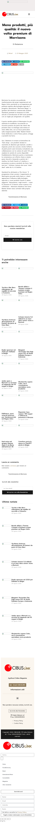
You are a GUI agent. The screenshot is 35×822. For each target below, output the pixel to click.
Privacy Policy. (22, 812)
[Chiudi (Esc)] (9, 819)
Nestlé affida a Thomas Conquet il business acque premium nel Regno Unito (25, 290)
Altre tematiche (7, 785)
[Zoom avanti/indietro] (1, 819)
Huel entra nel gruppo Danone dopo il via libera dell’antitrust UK (8, 444)
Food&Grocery (7, 767)
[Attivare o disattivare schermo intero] (4, 819)
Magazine (5, 781)
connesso (13, 466)
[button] (6, 61)
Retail (10, 53)
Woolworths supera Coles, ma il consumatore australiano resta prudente (25, 385)
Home (4, 764)
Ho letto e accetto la (14, 812)
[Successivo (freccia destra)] (4, 821)
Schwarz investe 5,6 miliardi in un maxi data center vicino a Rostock (25, 319)
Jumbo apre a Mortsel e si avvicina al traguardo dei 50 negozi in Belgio (9, 383)
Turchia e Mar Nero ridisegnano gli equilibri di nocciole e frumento (9, 290)
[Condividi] (6, 819)
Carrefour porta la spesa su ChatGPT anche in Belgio (25, 443)
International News (8, 774)
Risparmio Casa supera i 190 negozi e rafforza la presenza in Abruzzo (25, 414)
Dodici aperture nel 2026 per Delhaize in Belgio (9, 352)
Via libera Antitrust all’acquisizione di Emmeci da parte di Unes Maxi (9, 322)
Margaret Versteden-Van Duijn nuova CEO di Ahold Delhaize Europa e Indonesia (25, 353)
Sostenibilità (6, 778)
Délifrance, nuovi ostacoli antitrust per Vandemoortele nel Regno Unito (9, 416)
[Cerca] (2, 758)
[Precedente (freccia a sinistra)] (1, 821)
